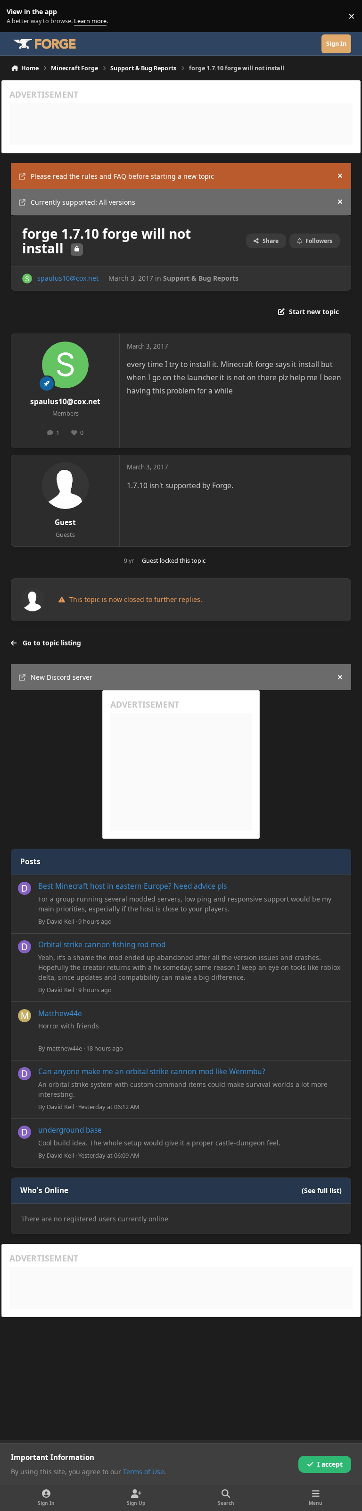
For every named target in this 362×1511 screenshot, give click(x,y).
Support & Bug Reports (201, 278)
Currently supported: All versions (83, 202)
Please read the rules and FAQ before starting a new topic (122, 176)
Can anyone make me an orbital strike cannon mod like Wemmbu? (151, 1072)
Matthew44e (60, 1013)
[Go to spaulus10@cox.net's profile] (27, 279)
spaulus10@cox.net (68, 278)
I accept (330, 1464)
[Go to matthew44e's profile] (24, 1015)
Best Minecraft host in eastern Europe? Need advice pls (132, 886)
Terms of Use (143, 1471)
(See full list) (322, 1190)
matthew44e (64, 1048)
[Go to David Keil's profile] (24, 888)
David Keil (60, 921)
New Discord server (61, 677)
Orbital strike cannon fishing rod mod (101, 945)
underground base (70, 1130)
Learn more (18, 16)
